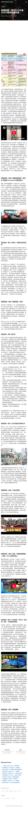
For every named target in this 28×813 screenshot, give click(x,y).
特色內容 (11, 791)
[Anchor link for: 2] (23, 302)
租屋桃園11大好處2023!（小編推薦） (11, 771)
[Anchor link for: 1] (3, 245)
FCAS (2, 798)
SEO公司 (13, 798)
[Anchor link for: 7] (19, 709)
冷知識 (3, 6)
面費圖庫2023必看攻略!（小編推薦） (11, 767)
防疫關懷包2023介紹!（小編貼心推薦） (12, 775)
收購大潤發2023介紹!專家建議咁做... (11, 782)
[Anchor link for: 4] (25, 424)
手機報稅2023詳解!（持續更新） (10, 778)
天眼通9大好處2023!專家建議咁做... (11, 777)
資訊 (2, 791)
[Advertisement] (14, 35)
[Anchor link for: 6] (19, 556)
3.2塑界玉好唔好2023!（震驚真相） (11, 765)
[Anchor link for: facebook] (23, 180)
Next (21, 751)
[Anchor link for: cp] (18, 622)
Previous (7, 751)
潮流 (16, 791)
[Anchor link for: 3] (16, 334)
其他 (19, 791)
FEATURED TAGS (5, 788)
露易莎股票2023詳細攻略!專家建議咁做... (12, 769)
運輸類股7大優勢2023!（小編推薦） (11, 780)
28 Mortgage (7, 798)
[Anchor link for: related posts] (12, 762)
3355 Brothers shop (7, 2)
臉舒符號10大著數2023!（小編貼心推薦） (12, 773)
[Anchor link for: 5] (20, 490)
